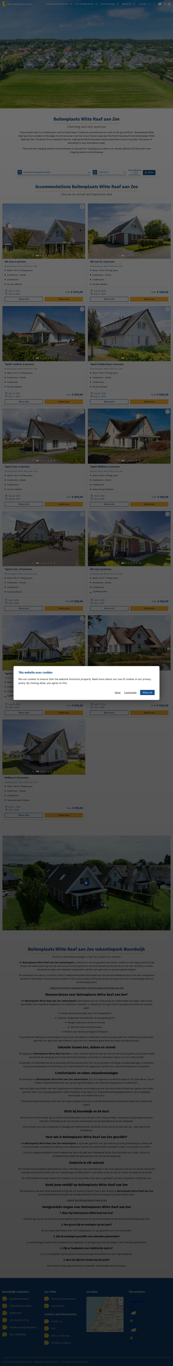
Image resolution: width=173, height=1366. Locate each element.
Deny (118, 692)
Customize (130, 692)
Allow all (147, 692)
